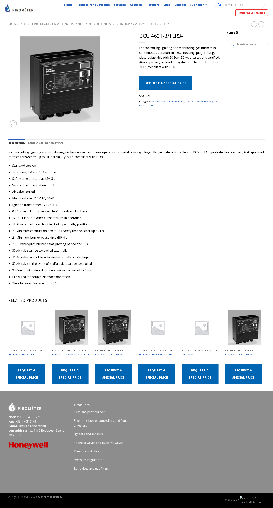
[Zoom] (13, 123)
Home (68, 5)
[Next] (264, 348)
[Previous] (8, 348)
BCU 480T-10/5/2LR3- (21, 354)
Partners (153, 5)
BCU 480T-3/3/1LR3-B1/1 (110, 354)
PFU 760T (188, 354)
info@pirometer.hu (32, 426)
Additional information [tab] (45, 143)
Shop (166, 5)
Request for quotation (93, 5)
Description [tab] (16, 143)
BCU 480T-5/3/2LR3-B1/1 (240, 354)
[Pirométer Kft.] (19, 8)
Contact (180, 5)
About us (136, 5)
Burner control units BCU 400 (144, 24)
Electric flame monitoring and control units (67, 24)
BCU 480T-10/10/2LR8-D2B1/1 (70, 354)
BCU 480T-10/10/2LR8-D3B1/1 (157, 354)
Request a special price (165, 83)
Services (120, 5)
